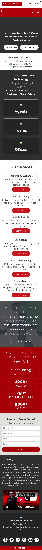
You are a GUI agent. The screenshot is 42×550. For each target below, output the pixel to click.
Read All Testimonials (21, 341)
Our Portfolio (11, 47)
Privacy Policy (27, 533)
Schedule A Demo (29, 47)
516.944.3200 (21, 523)
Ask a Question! (21, 548)
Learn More (21, 190)
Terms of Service (16, 533)
